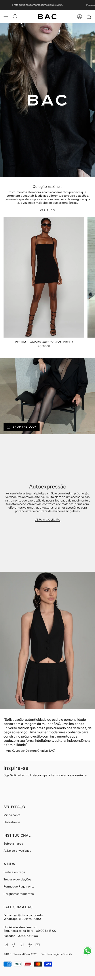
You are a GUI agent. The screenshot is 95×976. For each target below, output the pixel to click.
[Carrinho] (88, 16)
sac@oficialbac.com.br (28, 915)
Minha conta (12, 815)
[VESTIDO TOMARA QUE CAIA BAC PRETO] (44, 277)
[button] (15, 16)
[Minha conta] (79, 16)
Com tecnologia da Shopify (56, 954)
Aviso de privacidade (17, 850)
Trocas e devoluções (17, 879)
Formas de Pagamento (19, 886)
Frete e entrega (14, 872)
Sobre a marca (13, 843)
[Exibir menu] (5, 16)
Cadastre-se (12, 822)
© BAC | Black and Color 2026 (20, 954)
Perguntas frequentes (19, 893)
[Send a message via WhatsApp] (87, 951)
